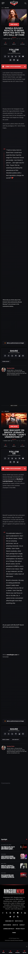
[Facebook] (5, 56)
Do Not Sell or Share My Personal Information (14, 940)
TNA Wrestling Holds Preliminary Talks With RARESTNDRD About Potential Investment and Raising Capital (8, 848)
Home (2, 7)
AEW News (3, 854)
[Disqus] (14, 806)
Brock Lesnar (6, 739)
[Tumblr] (21, 913)
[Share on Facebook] (5, 355)
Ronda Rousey (6, 361)
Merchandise (7, 924)
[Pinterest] (19, 56)
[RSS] (18, 917)
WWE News (7, 7)
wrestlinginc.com (12, 654)
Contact (22, 924)
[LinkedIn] (15, 56)
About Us (15, 924)
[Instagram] (10, 60)
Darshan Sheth (7, 38)
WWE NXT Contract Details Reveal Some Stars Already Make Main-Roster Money (7, 867)
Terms (14, 932)
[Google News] (12, 56)
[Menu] (3, 3)
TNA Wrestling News (6, 844)
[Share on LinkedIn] (12, 355)
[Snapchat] (14, 60)
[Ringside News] (14, 3)
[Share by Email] (23, 355)
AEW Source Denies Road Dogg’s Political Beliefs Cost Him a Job (8, 857)
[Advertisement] (13, 196)
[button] (25, 3)
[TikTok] (14, 917)
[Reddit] (17, 60)
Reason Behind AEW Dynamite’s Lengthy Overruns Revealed (7, 876)
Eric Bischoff (15, 739)
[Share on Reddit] (19, 355)
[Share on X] (8, 355)
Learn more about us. (16, 909)
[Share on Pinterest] (15, 355)
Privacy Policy (20, 928)
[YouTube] (23, 56)
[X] (8, 56)
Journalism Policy (8, 928)
